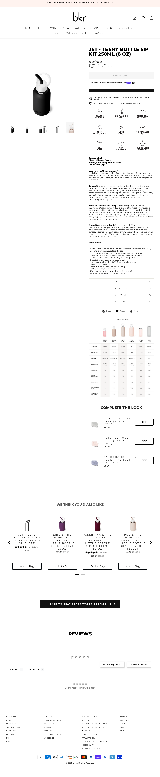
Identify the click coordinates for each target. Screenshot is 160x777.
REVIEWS (10, 734)
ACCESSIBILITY (87, 745)
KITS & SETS (11, 724)
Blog (110, 27)
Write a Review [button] (140, 664)
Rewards (98, 32)
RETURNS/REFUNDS (90, 717)
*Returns (121, 302)
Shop (94, 27)
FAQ (8, 738)
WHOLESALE (49, 738)
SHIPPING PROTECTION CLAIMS (94, 727)
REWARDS (48, 717)
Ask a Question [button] (114, 664)
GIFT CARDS (11, 731)
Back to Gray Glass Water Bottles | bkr (82, 604)
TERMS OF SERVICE (89, 734)
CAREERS (48, 731)
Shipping (92, 67)
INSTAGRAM (124, 717)
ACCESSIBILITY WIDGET (91, 749)
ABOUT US (48, 727)
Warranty (121, 288)
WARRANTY (86, 731)
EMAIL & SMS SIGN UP (53, 720)
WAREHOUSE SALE (14, 727)
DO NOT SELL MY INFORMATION (95, 741)
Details (121, 282)
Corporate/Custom (70, 32)
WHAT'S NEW (11, 717)
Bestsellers (35, 27)
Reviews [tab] (14, 669)
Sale (79, 27)
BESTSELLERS (12, 720)
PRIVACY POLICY (88, 738)
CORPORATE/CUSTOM (53, 734)
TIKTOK (122, 724)
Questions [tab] (34, 669)
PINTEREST (124, 731)
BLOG (8, 741)
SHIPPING (86, 720)
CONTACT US (49, 724)
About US (127, 27)
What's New (60, 27)
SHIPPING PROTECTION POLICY (94, 724)
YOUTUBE (124, 727)
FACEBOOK (124, 720)
